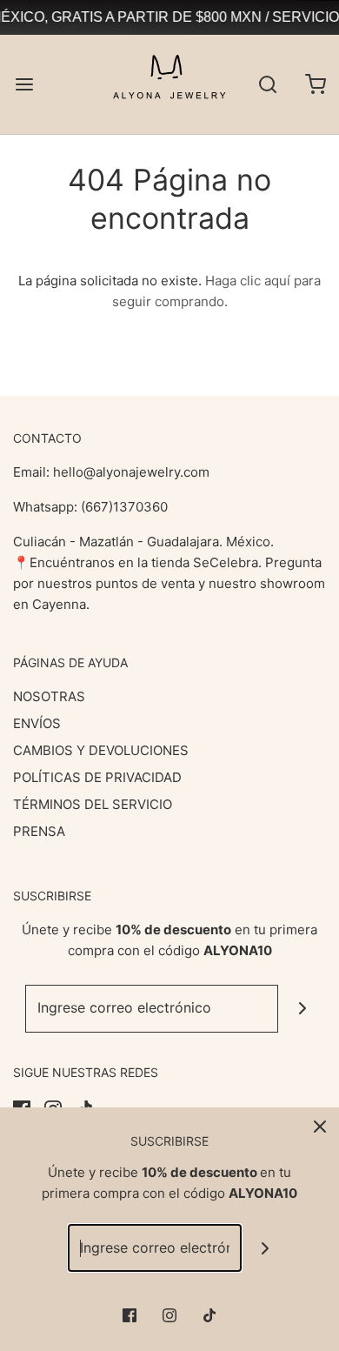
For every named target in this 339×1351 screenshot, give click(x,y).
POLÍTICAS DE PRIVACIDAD (97, 777)
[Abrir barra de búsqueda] (267, 84)
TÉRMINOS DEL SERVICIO (92, 804)
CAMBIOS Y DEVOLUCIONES (101, 750)
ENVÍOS (37, 723)
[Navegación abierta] (24, 84)
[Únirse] (302, 1009)
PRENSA (39, 831)
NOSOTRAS (49, 696)
